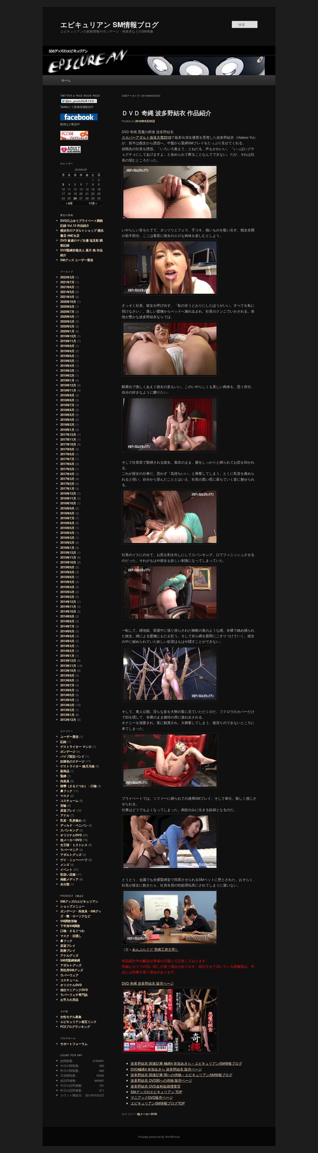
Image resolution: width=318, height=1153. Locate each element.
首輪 (63, 805)
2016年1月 (67, 547)
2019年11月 (68, 341)
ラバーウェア (69, 975)
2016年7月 (67, 518)
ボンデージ (67, 751)
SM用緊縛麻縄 (70, 960)
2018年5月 (67, 414)
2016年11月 (68, 498)
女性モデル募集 (70, 1017)
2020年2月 (67, 326)
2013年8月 (67, 680)
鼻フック (66, 791)
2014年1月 (67, 655)
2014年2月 (67, 650)
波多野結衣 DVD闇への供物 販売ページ (161, 1080)
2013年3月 (67, 705)
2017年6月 (67, 464)
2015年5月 (67, 582)
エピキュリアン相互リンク (78, 1021)
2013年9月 (67, 675)
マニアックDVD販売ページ (152, 1097)
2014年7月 (67, 626)
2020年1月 (67, 331)
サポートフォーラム (74, 1044)
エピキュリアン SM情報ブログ (109, 24)
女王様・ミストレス (74, 845)
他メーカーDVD (147, 1114)
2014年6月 (67, 631)
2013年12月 (68, 660)
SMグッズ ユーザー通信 (76, 260)
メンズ (64, 864)
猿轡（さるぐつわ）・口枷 (78, 786)
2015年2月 (67, 596)
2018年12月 (68, 385)
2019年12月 (68, 336)
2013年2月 (67, 710)
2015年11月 (68, 557)
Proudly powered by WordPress (159, 1137)
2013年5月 (67, 695)
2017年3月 (67, 478)
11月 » (93, 203)
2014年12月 (68, 601)
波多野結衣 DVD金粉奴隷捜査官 (156, 1086)
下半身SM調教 (70, 926)
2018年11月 (68, 390)
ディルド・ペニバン (74, 825)
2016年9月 (67, 508)
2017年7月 (67, 459)
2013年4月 (67, 700)
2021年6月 (67, 287)
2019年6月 (67, 356)
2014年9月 (67, 616)
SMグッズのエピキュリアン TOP (156, 1091)
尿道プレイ (67, 810)
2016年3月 (67, 537)
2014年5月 (67, 636)
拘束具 (64, 781)
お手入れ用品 (69, 999)
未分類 (64, 884)
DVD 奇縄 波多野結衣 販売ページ (148, 983)
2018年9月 (67, 395)
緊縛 (63, 776)
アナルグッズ (69, 955)
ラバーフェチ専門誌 (74, 994)
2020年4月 (67, 316)
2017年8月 (67, 454)
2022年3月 (67, 277)
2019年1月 (67, 380)
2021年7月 (67, 282)
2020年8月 (67, 306)
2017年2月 (67, 483)
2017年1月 (67, 488)
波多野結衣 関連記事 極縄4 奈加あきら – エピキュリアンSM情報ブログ (186, 1063)
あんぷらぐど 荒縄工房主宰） (155, 949)
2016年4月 (67, 532)
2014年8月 (67, 621)
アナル (64, 815)
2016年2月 (67, 542)
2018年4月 (67, 419)
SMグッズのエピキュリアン (79, 901)
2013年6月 (67, 690)
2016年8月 (67, 513)
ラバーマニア (69, 849)
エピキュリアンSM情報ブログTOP (158, 1103)
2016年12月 (68, 493)
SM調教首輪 (68, 921)
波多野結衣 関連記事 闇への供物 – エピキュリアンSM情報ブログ (181, 1074)
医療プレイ (67, 950)
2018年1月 (67, 429)
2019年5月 (67, 360)
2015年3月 (67, 592)
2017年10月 (68, 444)
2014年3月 (67, 646)
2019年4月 (67, 365)
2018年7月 (67, 405)
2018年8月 (67, 400)
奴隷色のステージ (72, 761)
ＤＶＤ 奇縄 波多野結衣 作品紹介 (166, 112)
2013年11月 (68, 665)
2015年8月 (67, 572)
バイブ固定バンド (72, 756)
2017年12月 (68, 434)
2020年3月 (67, 321)
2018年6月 (67, 410)
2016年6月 (67, 523)
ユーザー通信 (69, 736)
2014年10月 (68, 611)
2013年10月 (68, 670)
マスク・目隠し (70, 936)
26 (75, 198)
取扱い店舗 (67, 874)
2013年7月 (67, 685)
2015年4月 (67, 587)
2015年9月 (67, 567)
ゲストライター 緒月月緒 (77, 766)
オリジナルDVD (71, 835)
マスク (64, 795)
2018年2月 (67, 424)
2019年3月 (67, 370)
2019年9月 (67, 346)
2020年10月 (68, 301)
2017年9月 (67, 449)
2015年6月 (67, 577)
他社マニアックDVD (74, 990)
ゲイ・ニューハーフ (74, 859)
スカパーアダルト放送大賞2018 (146, 137)
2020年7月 (67, 311)
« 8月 (69, 203)
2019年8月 (67, 351)
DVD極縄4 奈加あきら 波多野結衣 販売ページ (166, 1069)
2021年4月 (67, 296)
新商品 (64, 771)
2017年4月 (67, 474)
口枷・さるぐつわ (72, 930)
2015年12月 (68, 552)
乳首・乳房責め (70, 820)
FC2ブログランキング (75, 1026)
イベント (66, 869)
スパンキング (69, 830)
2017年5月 (67, 469)
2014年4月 (67, 641)
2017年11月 (68, 439)
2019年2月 (67, 375)
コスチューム (69, 800)
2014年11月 (68, 606)
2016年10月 (68, 503)
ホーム (66, 80)
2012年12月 (68, 719)
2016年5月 (67, 528)
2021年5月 (67, 292)
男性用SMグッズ (71, 970)
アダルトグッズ (70, 854)
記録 (63, 741)
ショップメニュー (72, 906)
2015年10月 (68, 562)
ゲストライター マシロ (75, 746)
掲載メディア (69, 879)
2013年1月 (67, 714)
